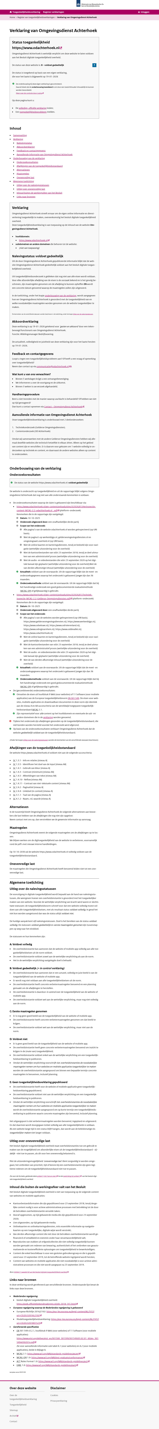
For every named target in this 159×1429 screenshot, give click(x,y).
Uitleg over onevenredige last (31, 189)
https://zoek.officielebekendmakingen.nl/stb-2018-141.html (47, 1304)
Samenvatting (20, 135)
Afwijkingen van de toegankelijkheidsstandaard (40, 166)
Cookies (54, 1395)
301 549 (73, 698)
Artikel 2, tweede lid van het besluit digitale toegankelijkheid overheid (41, 1272)
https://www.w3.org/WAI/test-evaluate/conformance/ (58, 1357)
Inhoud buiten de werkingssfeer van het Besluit (39, 192)
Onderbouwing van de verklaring (29, 158)
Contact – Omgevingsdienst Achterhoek (64, 406)
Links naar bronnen (26, 196)
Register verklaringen (53, 12)
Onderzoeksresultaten (27, 162)
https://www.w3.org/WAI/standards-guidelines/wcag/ (53, 1353)
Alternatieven (23, 169)
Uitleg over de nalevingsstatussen (33, 185)
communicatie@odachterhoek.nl (54, 366)
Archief (14, 1416)
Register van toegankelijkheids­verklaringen (36, 17)
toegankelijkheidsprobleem (33, 112)
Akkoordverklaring (26, 147)
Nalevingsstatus (24, 143)
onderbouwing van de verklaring (60, 295)
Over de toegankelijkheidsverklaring (23, 1397)
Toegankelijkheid (18, 1404)
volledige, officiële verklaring (33, 108)
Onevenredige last (25, 177)
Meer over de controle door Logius (30, 93)
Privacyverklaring (58, 1401)
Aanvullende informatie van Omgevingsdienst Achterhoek (45, 154)
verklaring (48, 717)
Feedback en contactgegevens (31, 150)
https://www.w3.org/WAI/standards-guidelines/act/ (64, 1361)
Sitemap (14, 1410)
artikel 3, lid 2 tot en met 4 (47, 1176)
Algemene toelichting (23, 181)
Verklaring (18, 139)
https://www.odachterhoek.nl (37, 48)
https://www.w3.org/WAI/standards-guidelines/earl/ (52, 1365)
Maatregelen (23, 173)
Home (12, 17)
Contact (13, 1421)
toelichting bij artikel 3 (72, 1176)
